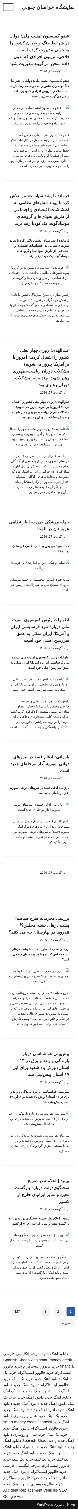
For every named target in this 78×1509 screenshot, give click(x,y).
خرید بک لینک (22, 1379)
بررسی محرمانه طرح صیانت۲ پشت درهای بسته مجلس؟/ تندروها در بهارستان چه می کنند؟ (39, 925)
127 (17, 1311)
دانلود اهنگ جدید (55, 1354)
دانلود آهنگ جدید (26, 1403)
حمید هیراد (30, 1447)
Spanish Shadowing (20, 1360)
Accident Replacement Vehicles (30, 1490)
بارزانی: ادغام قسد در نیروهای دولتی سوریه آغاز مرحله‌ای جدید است (39, 763)
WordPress (45, 1504)
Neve (71, 1504)
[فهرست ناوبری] (8, 7)
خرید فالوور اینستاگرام (41, 1366)
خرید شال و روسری (29, 1416)
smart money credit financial (27, 1422)
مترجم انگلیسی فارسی (22, 1354)
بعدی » (67, 1323)
